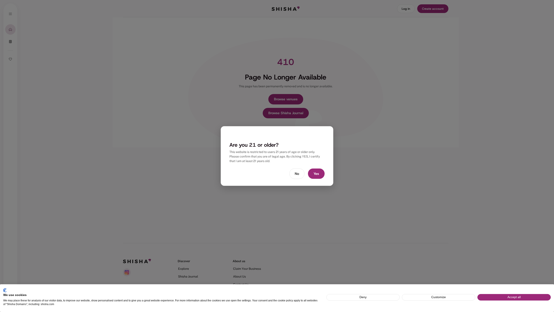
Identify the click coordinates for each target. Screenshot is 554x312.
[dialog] (277, 156)
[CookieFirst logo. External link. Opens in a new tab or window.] (4, 290)
